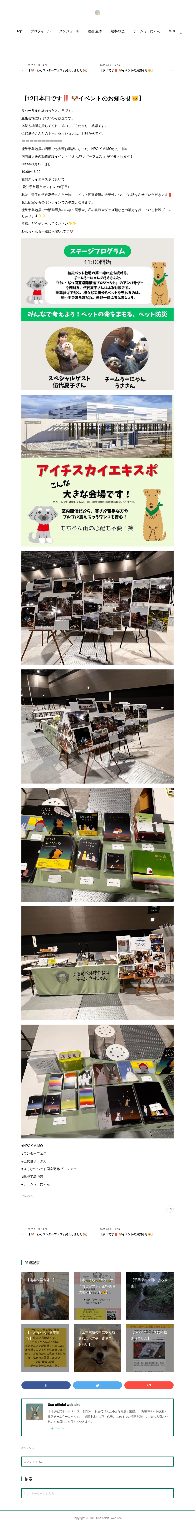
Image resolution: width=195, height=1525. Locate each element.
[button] (19, 32)
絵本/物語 (118, 31)
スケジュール (69, 31)
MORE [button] (174, 31)
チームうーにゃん (146, 31)
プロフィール (41, 31)
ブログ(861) (27, 1196)
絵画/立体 (95, 31)
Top (19, 31)
